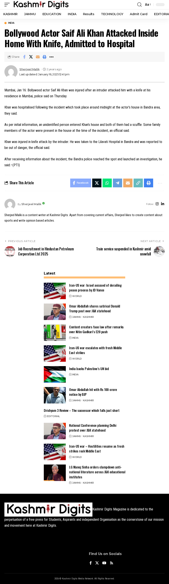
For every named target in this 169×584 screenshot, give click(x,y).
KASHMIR (88, 316)
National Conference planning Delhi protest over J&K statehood (92, 428)
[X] (97, 563)
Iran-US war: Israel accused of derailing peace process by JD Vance (95, 288)
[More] (51, 56)
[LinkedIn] (163, 204)
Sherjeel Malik (29, 69)
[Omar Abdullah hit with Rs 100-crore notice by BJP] (55, 395)
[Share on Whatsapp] (107, 183)
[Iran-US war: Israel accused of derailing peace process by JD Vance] (55, 291)
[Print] (45, 56)
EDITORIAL (53, 416)
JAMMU (76, 316)
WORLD (77, 296)
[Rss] (111, 563)
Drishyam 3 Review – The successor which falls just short (81, 410)
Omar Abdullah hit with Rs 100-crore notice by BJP (93, 392)
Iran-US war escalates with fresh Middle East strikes (95, 350)
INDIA (11, 23)
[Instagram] (157, 204)
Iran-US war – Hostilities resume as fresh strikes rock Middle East (96, 449)
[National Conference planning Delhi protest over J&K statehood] (55, 431)
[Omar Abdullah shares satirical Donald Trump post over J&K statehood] (55, 312)
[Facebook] (90, 563)
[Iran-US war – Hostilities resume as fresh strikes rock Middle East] (55, 452)
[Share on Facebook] (24, 56)
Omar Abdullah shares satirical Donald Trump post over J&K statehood (94, 308)
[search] (139, 4)
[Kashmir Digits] (41, 4)
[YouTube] (104, 563)
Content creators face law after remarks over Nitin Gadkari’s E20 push (96, 329)
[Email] (38, 56)
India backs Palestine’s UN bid (89, 368)
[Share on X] (31, 56)
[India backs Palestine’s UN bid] (55, 374)
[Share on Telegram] (117, 183)
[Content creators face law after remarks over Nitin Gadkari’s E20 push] (55, 332)
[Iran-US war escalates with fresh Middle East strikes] (55, 353)
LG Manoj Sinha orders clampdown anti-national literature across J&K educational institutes (97, 472)
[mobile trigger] (8, 4)
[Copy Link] (138, 183)
